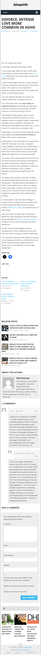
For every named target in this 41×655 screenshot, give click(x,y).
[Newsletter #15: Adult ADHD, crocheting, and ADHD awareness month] (33, 619)
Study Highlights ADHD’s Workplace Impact (8, 296)
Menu (5, 12)
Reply (36, 411)
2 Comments (34, 31)
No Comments (14, 330)
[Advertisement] (20, 48)
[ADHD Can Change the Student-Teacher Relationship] (20, 619)
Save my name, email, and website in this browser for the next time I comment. (18, 579)
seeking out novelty (15, 207)
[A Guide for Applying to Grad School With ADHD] (8, 619)
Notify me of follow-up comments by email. (19, 586)
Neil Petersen (6, 31)
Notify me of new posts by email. (15, 592)
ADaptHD (28, 647)
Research (25, 31)
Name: (6, 545)
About (8, 652)
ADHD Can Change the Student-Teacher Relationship (28, 283)
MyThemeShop (24, 650)
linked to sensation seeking (26, 219)
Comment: (8, 524)
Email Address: (9, 555)
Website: (7, 565)
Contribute (30, 652)
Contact (18, 652)
